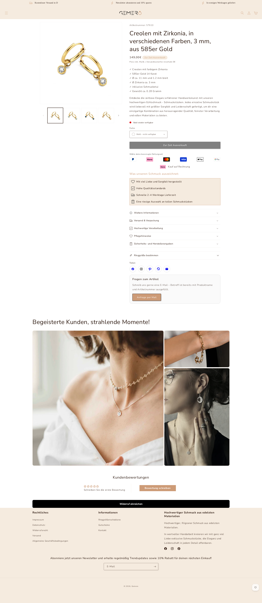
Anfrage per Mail (146, 297)
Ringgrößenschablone (109, 519)
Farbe (132, 128)
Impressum (38, 519)
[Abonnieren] (154, 566)
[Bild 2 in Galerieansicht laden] (72, 115)
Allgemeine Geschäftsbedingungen (50, 541)
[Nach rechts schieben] (118, 115)
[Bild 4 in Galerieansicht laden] (106, 115)
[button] (6, 13)
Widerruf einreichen (131, 503)
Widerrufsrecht (40, 530)
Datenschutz (38, 525)
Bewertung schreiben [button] (157, 488)
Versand (36, 535)
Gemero (135, 586)
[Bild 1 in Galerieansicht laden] (55, 115)
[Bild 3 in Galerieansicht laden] (89, 115)
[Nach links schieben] (43, 115)
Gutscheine (104, 525)
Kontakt (102, 530)
